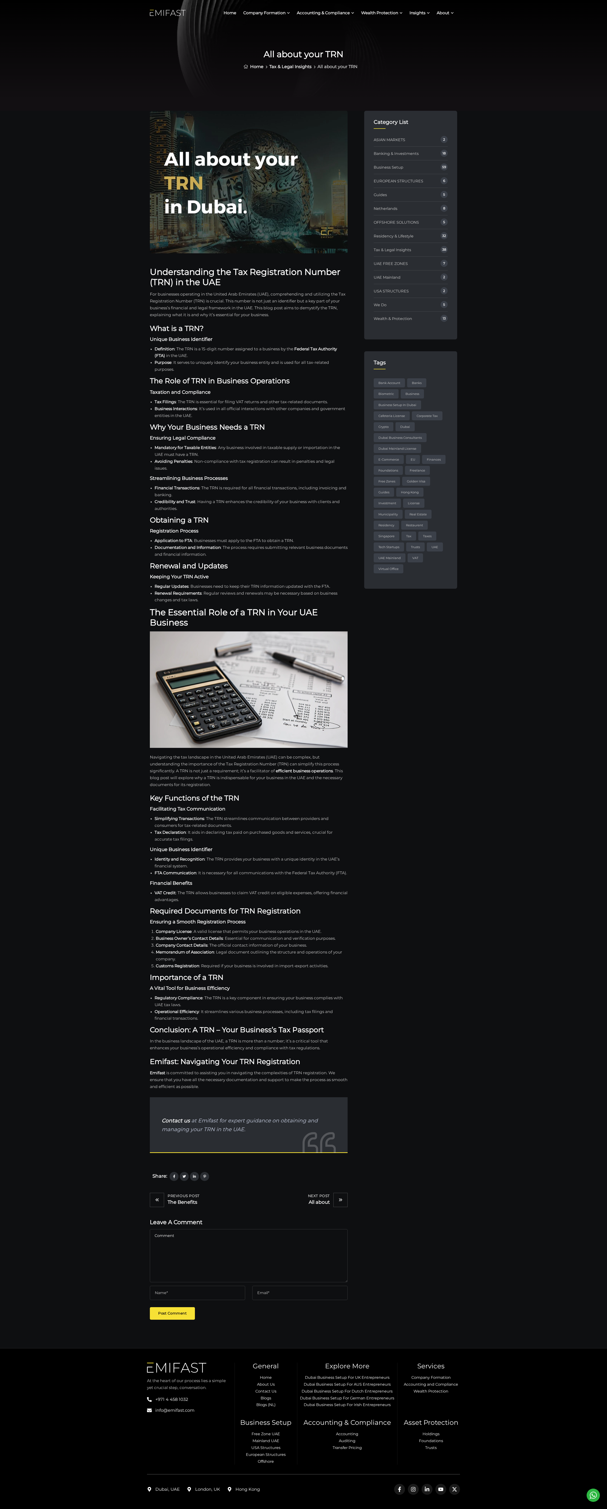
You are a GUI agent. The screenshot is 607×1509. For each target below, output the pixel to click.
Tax (408, 536)
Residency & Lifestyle (394, 236)
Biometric (386, 394)
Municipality (388, 514)
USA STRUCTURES (391, 291)
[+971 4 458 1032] (149, 1399)
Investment (387, 503)
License (414, 503)
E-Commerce (388, 459)
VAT (415, 558)
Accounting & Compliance (323, 12)
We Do (380, 305)
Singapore (386, 536)
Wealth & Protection (393, 318)
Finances (434, 459)
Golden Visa (416, 481)
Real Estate (418, 514)
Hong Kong (410, 492)
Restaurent (414, 525)
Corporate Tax (427, 416)
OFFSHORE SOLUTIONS (396, 222)
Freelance (417, 470)
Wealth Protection (379, 12)
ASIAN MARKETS (389, 140)
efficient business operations (304, 770)
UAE (435, 547)
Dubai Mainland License (397, 448)
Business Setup (388, 167)
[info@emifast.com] (149, 1410)
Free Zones (386, 481)
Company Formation (264, 12)
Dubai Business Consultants (400, 438)
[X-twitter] (454, 1489)
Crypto (383, 427)
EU (413, 459)
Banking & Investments (396, 153)
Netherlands (385, 208)
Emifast (157, 1072)
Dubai (405, 427)
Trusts (415, 547)
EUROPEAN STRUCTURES (398, 181)
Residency (386, 525)
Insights (417, 12)
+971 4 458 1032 (171, 1399)
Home (230, 12)
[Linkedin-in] (427, 1489)
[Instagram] (413, 1489)
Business (412, 394)
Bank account (389, 383)
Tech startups (388, 547)
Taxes (427, 536)
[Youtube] (440, 1489)
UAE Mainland (387, 277)
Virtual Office (388, 569)
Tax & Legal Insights (290, 66)
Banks (417, 383)
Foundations (388, 470)
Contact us (176, 1120)
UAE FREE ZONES (391, 263)
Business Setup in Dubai (397, 405)
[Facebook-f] (399, 1489)
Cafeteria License (391, 416)
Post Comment (172, 1313)
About (443, 12)
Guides (380, 195)
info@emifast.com (174, 1410)
